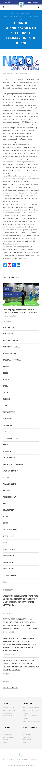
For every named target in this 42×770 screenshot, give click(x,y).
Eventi (5, 742)
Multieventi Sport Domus (14, 464)
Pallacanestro (9, 484)
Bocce (5, 373)
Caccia (6, 386)
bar (31, 596)
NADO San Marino (22, 74)
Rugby (5, 517)
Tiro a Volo (8, 562)
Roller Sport (8, 510)
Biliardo (6, 366)
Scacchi (6, 523)
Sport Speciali (9, 536)
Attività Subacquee (11, 347)
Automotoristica (11, 353)
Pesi (4, 503)
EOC (36, 596)
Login (5, 2)
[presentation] (3, 302)
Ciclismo (6, 399)
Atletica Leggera (10, 340)
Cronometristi (9, 412)
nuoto (7, 602)
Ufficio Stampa (28, 737)
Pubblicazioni (27, 742)
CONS (7, 289)
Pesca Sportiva (9, 497)
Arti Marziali (8, 334)
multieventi (32, 599)
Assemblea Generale (13, 596)
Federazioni (8, 419)
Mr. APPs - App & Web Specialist (24, 765)
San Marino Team (9, 737)
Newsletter (27, 740)
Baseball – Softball (12, 360)
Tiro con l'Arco (9, 569)
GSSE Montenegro (10, 438)
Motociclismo (9, 458)
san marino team (26, 602)
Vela (5, 582)
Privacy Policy (26, 759)
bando (26, 596)
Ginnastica (7, 425)
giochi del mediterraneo (14, 599)
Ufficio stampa (9, 575)
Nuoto (6, 477)
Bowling (6, 379)
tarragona (9, 605)
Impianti (5, 740)
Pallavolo (7, 490)
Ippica (5, 445)
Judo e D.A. (7, 451)
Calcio (6, 392)
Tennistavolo (9, 549)
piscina (14, 602)
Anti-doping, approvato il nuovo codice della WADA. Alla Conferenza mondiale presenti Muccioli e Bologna (20, 313)
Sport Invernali (10, 530)
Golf (5, 432)
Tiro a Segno (8, 556)
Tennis (6, 543)
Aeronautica (8, 327)
